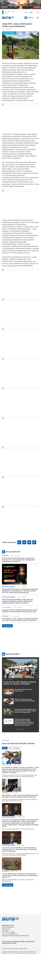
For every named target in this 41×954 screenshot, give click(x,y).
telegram (29, 542)
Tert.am (8, 17)
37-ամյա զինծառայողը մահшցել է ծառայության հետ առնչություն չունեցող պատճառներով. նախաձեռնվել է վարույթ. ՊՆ (20, 875)
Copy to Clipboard (34, 542)
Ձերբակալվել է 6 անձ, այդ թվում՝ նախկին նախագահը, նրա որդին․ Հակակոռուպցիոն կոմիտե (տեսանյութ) (20, 619)
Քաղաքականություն (8, 586)
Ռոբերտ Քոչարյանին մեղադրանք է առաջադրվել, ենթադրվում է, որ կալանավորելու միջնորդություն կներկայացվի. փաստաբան (18, 559)
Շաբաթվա (16, 748)
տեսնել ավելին (7, 885)
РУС (26, 12)
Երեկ (9, 748)
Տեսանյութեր (13, 654)
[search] (38, 12)
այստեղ (13, 943)
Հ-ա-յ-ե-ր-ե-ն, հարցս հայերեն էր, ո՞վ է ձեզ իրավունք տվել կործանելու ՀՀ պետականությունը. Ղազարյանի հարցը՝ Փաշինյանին (19, 849)
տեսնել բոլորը (7, 626)
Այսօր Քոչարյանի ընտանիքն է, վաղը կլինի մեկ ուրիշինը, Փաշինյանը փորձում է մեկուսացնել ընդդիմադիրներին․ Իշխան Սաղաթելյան (17, 601)
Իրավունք (5, 555)
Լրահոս (30, 17)
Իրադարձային (9, 33)
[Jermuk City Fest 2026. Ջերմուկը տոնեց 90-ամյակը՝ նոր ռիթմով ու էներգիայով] (20, 668)
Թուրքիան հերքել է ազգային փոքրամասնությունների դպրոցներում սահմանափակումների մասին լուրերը (20, 610)
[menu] (38, 18)
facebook (19, 542)
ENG (31, 12)
